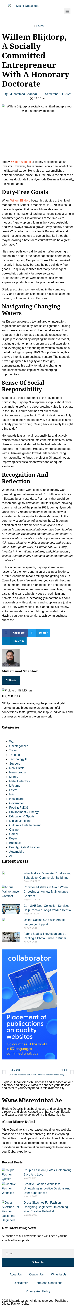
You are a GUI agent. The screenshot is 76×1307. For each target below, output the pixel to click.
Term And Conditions (48, 1282)
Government (17, 803)
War (11, 741)
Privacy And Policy (38, 1291)
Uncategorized (18, 746)
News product (18, 772)
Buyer (13, 838)
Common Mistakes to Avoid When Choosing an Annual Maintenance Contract (46, 892)
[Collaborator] (29, 1058)
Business (15, 842)
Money (13, 776)
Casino (14, 829)
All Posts (11, 680)
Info (11, 794)
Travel (13, 750)
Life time (14, 785)
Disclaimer (21, 1282)
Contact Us (36, 1274)
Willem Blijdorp (21, 161)
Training (14, 754)
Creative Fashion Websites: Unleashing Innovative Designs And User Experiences (47, 1188)
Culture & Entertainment (25, 825)
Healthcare (16, 798)
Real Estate (17, 768)
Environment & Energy (24, 812)
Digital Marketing (20, 820)
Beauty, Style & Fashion (25, 847)
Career (13, 834)
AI (10, 856)
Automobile (16, 851)
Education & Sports (21, 816)
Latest (40, 26)
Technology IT (18, 759)
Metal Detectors (19, 781)
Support (14, 763)
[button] (67, 11)
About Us (16, 1274)
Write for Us (58, 1274)
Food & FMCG (18, 807)
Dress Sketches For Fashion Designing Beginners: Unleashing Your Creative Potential (46, 1207)
